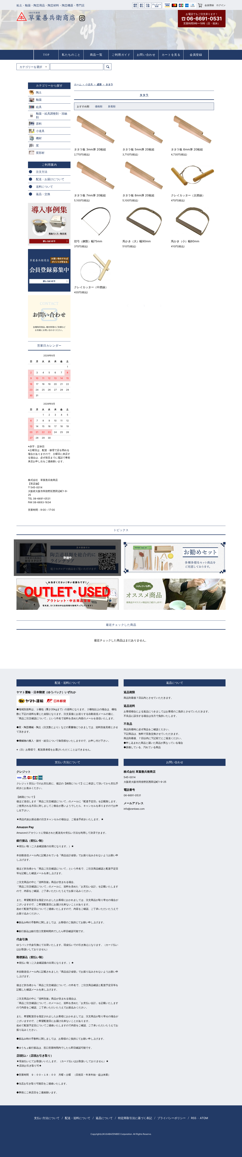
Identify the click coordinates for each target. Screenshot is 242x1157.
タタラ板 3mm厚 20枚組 (90, 149)
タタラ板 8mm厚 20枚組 (138, 195)
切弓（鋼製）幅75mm (88, 241)
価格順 (98, 106)
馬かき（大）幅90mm (136, 241)
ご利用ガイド (121, 54)
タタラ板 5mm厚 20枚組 (138, 149)
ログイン (221, 5)
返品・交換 (43, 194)
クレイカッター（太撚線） (188, 195)
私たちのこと (71, 54)
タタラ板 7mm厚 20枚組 (90, 195)
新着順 (112, 106)
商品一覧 (96, 54)
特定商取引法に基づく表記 (135, 1118)
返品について (104, 1118)
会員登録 (209, 5)
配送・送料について (77, 1118)
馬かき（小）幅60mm (185, 241)
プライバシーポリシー (171, 1118)
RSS (193, 1118)
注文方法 (41, 171)
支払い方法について (47, 1118)
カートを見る (171, 54)
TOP (46, 54)
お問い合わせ (146, 54)
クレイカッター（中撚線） (91, 287)
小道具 (89, 84)
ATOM (204, 1118)
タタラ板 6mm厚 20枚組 (187, 149)
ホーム (77, 84)
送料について (44, 186)
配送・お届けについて (50, 179)
